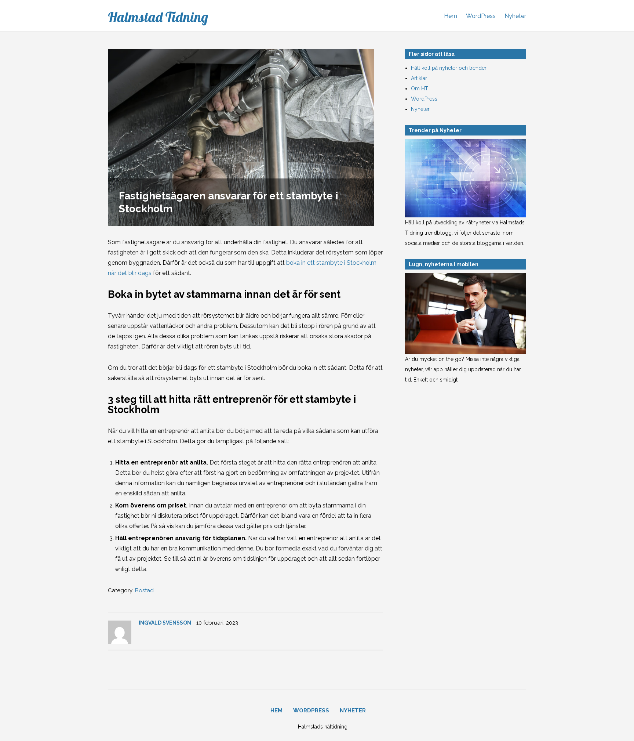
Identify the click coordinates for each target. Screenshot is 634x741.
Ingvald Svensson (165, 623)
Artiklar (419, 78)
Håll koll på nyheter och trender (449, 68)
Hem (450, 15)
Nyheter (515, 15)
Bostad (144, 590)
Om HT (419, 88)
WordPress (481, 15)
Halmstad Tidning (158, 17)
